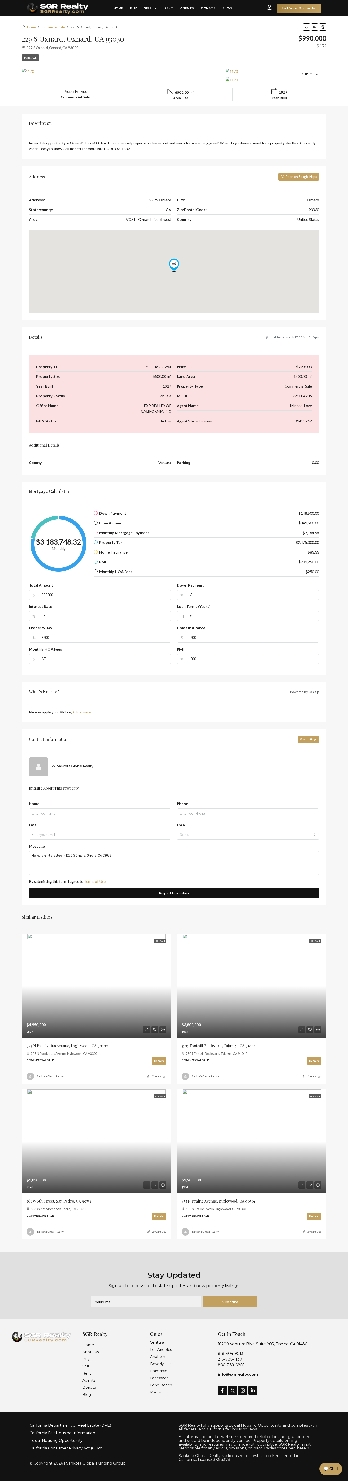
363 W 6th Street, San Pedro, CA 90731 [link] (59, 1201)
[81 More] (276, 80)
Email (33, 825)
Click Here (82, 712)
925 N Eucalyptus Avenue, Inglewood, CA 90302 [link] (67, 1045)
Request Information (174, 893)
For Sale (30, 57)
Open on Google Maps (301, 176)
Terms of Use (95, 881)
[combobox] (248, 835)
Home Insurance (191, 627)
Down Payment (190, 585)
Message (37, 846)
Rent (168, 8)
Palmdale (158, 1371)
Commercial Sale (53, 27)
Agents (187, 8)
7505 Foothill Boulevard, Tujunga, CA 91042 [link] (218, 1045)
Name (34, 803)
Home (118, 8)
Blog (227, 8)
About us (90, 1352)
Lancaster (159, 1378)
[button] (306, 27)
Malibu (156, 1392)
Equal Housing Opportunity (56, 1440)
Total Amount (41, 585)
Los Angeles (161, 1349)
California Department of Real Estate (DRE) (70, 1425)
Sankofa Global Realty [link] (50, 1076)
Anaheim (158, 1356)
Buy (133, 8)
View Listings (308, 739)
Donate (208, 8)
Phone (182, 803)
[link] (96, 986)
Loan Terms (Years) (193, 606)
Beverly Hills (161, 1363)
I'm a (181, 825)
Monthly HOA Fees (45, 649)
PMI (180, 649)
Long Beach (161, 1385)
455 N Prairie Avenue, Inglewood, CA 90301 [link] (218, 1201)
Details (159, 1061)
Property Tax (40, 627)
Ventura (157, 1342)
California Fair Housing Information (62, 1433)
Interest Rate (40, 606)
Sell (148, 8)
